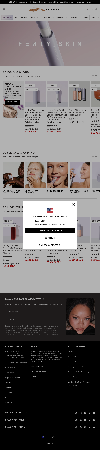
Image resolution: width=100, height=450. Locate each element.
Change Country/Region (50, 245)
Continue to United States (50, 230)
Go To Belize (50, 238)
